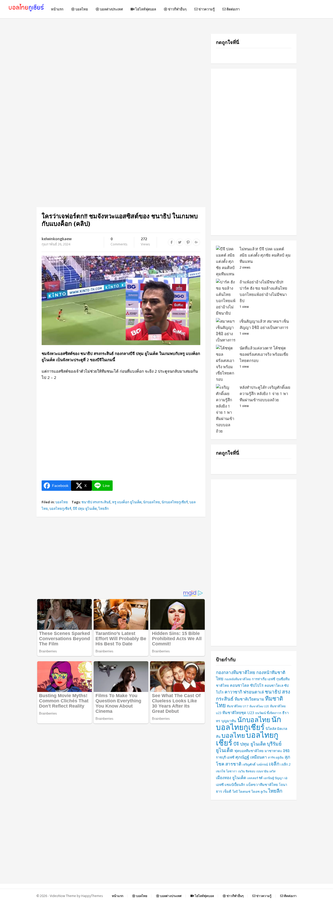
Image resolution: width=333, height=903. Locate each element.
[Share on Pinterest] (188, 242)
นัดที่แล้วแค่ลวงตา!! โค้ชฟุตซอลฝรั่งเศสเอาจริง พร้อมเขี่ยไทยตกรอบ (264, 354)
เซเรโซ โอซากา (226, 771)
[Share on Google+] (196, 242)
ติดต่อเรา (233, 9)
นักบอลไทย (151, 502)
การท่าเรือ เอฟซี (263, 679)
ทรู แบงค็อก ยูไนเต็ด (127, 502)
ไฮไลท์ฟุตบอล (145, 9)
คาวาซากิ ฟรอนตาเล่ (244, 692)
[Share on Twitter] (179, 242)
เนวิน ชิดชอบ (246, 771)
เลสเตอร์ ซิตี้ (254, 778)
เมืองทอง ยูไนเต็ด (231, 777)
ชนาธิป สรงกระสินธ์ (96, 502)
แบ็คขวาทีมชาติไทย (262, 784)
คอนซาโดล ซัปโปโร (247, 685)
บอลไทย (81, 9)
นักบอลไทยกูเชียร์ (175, 502)
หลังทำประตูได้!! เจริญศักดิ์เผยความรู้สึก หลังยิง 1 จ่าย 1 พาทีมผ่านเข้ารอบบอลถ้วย (265, 393)
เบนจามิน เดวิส (266, 771)
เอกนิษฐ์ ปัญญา (273, 778)
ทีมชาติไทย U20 (259, 706)
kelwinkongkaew (57, 238)
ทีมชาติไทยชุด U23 (238, 712)
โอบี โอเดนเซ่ (241, 791)
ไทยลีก (103, 508)
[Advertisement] (121, 70)
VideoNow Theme (63, 896)
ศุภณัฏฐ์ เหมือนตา (251, 757)
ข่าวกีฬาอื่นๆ (177, 9)
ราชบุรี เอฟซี (225, 757)
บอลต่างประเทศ (111, 9)
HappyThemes (92, 896)
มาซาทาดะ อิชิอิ (277, 750)
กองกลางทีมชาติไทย (235, 672)
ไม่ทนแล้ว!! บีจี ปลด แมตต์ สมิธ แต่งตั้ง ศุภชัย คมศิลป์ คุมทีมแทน (265, 255)
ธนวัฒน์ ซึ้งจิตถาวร (268, 713)
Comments (119, 242)
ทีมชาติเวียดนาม (249, 699)
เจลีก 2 (285, 764)
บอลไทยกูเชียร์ (60, 508)
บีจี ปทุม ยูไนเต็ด (85, 508)
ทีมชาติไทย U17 (237, 706)
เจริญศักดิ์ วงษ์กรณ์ (255, 764)
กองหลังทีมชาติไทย (238, 679)
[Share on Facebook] (171, 242)
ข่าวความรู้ (206, 9)
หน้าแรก (57, 9)
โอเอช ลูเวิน (259, 791)
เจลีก (274, 763)
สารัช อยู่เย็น (276, 757)
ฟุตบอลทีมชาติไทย (249, 750)
